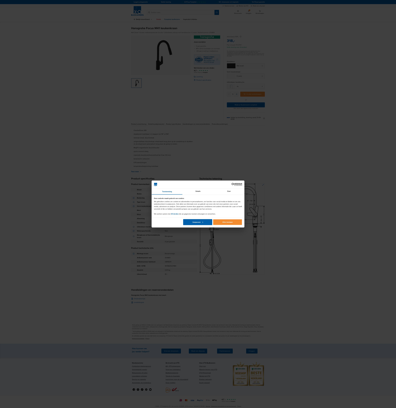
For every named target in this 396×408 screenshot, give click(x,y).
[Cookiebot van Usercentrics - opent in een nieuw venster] (233, 184)
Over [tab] (229, 191)
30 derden (175, 214)
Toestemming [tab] (167, 191)
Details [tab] (198, 191)
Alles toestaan (227, 222)
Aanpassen (196, 222)
